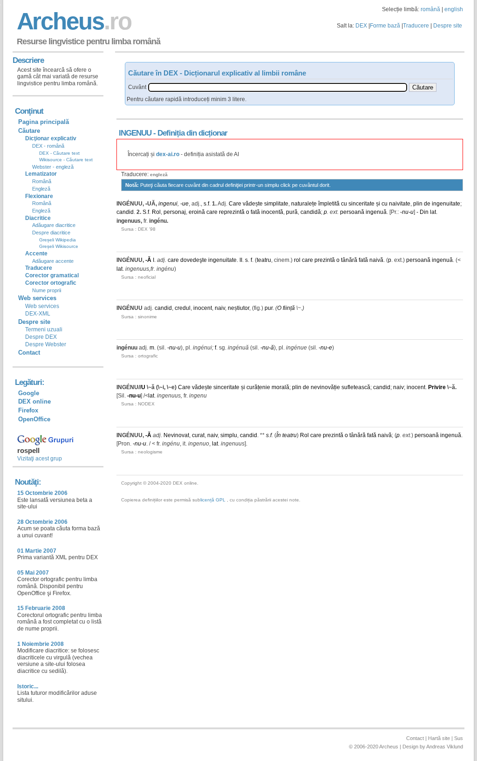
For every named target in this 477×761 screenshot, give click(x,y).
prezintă (324, 260)
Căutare (29, 130)
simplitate (276, 203)
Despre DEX (41, 337)
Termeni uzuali (43, 329)
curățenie (258, 387)
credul (183, 308)
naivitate (399, 203)
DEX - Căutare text (59, 153)
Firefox (28, 410)
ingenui (167, 203)
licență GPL (212, 499)
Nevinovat (176, 435)
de (427, 203)
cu (344, 203)
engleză (159, 174)
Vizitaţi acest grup (39, 458)
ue (185, 203)
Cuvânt (137, 87)
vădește (253, 203)
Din (424, 212)
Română (41, 181)
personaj (175, 212)
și (378, 203)
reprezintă (232, 212)
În (278, 435)
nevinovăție (325, 387)
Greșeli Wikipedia (57, 239)
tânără (349, 260)
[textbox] (277, 87)
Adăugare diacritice (53, 225)
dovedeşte (193, 260)
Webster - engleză (53, 167)
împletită (329, 203)
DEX (361, 25)
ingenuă (376, 212)
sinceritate (361, 203)
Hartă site (439, 738)
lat (433, 212)
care (212, 212)
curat (198, 435)
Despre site (447, 25)
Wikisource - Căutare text (66, 159)
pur (269, 308)
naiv (220, 308)
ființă (289, 308)
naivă (376, 260)
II (240, 260)
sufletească (355, 387)
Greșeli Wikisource (58, 246)
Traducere (416, 25)
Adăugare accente (53, 261)
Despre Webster (45, 344)
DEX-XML (37, 313)
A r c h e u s (73, 21)
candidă (310, 212)
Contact (29, 352)
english (453, 9)
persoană (352, 212)
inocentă (272, 212)
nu (405, 212)
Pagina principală (43, 121)
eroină (197, 212)
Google (28, 393)
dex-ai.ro (167, 154)
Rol (156, 212)
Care (235, 203)
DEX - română (48, 146)
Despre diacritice (51, 232)
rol (297, 260)
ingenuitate (446, 203)
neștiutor (238, 308)
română (430, 9)
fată (255, 212)
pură (292, 212)
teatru (264, 260)
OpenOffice (34, 419)
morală (280, 387)
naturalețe (304, 203)
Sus (458, 738)
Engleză (41, 189)
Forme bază (385, 25)
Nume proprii (46, 290)
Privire (437, 387)
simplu (228, 435)
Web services (42, 306)
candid (125, 212)
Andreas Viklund (444, 746)
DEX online (34, 401)
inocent (202, 308)
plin (417, 203)
